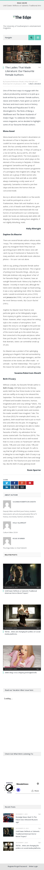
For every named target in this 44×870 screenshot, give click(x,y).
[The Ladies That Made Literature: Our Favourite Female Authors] (22, 54)
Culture (30, 84)
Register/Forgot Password (17, 866)
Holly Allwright (19, 523)
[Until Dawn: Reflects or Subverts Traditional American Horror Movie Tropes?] (22, 576)
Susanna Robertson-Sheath (24, 502)
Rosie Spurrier (19, 538)
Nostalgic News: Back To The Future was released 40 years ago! (27, 819)
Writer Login (33, 866)
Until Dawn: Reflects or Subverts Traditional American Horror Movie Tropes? (21, 592)
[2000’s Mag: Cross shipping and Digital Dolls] (22, 657)
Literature (37, 84)
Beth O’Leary (8, 388)
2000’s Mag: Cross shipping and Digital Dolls (21, 672)
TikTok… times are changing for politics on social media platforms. (28, 846)
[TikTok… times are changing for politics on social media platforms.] (22, 617)
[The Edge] (22, 16)
